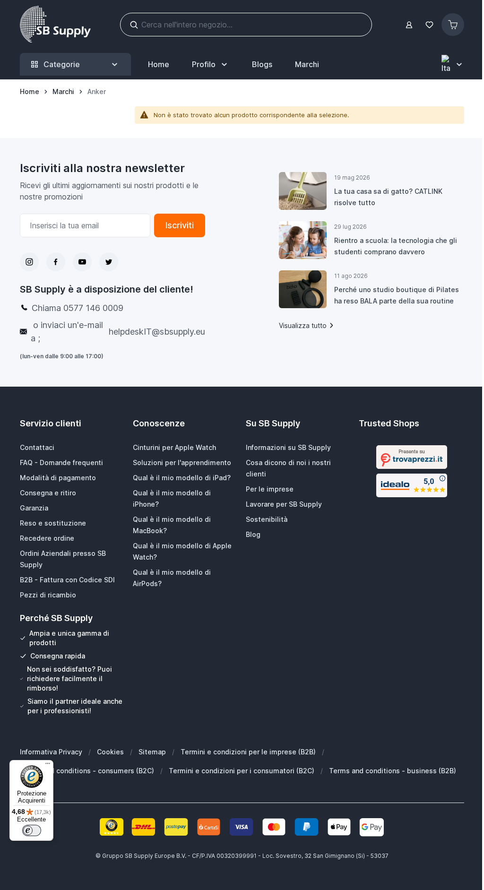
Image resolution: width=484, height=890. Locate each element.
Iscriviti (179, 225)
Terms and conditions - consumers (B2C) (87, 771)
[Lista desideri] (429, 24)
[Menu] (47, 765)
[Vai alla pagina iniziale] (55, 24)
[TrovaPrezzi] (411, 457)
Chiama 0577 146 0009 (77, 308)
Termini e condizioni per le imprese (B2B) (248, 752)
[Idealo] (411, 485)
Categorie (61, 64)
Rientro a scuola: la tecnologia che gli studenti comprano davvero (395, 246)
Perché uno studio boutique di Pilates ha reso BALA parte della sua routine (396, 295)
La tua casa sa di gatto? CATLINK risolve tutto (388, 197)
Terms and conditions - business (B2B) (392, 771)
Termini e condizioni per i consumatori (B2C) (241, 771)
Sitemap (152, 752)
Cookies (110, 752)
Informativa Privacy (51, 752)
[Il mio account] (409, 25)
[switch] (31, 830)
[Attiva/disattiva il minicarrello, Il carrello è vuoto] (452, 24)
